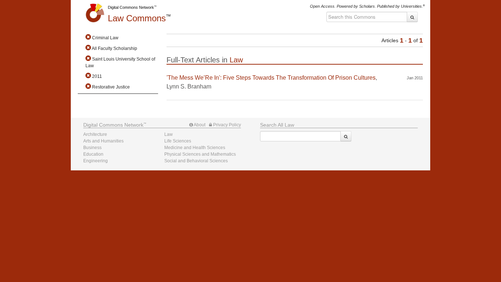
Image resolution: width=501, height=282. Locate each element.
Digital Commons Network (131, 7)
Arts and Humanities (103, 141)
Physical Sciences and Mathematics (200, 154)
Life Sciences (177, 141)
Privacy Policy (226, 124)
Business (92, 147)
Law (137, 18)
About (199, 124)
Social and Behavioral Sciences (196, 160)
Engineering (95, 160)
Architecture (95, 134)
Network (113, 125)
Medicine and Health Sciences (194, 147)
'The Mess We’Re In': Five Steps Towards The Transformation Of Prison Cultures (271, 78)
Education (93, 154)
